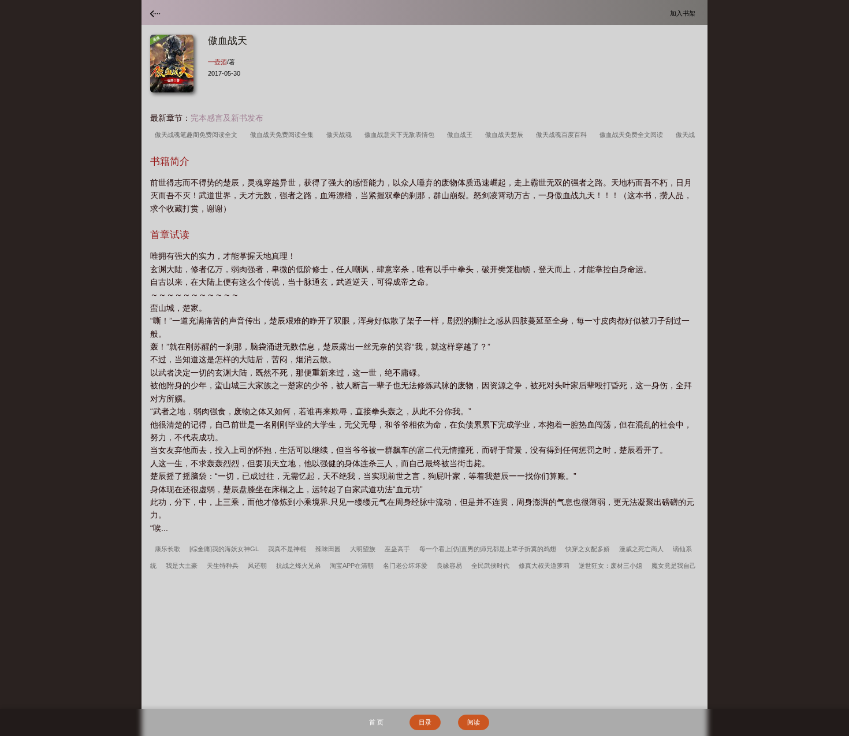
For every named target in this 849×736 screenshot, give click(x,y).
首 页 (376, 722)
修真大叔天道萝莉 (544, 565)
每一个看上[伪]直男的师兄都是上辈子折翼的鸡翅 (487, 548)
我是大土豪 (182, 565)
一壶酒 (217, 61)
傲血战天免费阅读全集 (283, 134)
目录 (425, 722)
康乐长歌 (167, 548)
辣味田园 (328, 548)
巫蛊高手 (397, 548)
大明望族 (362, 548)
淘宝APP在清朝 (352, 565)
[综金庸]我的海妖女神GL (224, 548)
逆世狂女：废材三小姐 (610, 565)
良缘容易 (449, 565)
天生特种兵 (223, 565)
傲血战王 (461, 134)
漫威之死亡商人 (641, 548)
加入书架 (684, 13)
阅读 (473, 722)
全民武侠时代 (490, 565)
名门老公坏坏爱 (405, 565)
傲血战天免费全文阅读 (632, 134)
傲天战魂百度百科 (563, 134)
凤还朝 (257, 565)
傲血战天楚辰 (506, 134)
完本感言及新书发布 (227, 117)
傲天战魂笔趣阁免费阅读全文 (198, 134)
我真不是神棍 (287, 548)
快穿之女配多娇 (587, 548)
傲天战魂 (340, 134)
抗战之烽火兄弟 (298, 565)
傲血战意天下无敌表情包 (401, 134)
